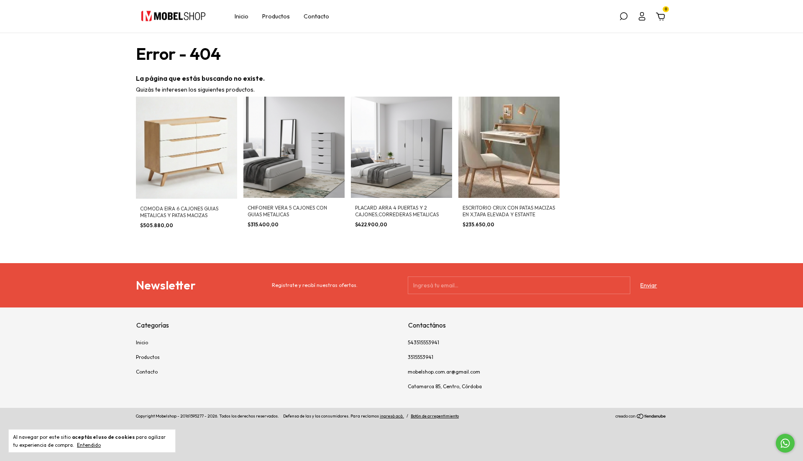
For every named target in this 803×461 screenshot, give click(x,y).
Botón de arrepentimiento (435, 416)
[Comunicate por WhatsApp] (785, 443)
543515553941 (423, 342)
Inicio (241, 16)
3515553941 (420, 357)
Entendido (89, 445)
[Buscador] (623, 18)
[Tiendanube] (641, 417)
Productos (276, 16)
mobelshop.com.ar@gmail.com (444, 372)
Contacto (316, 16)
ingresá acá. (392, 416)
